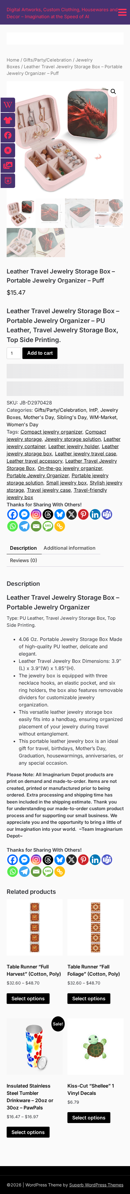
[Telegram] (24, 526)
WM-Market (102, 417)
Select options (28, 998)
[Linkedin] (95, 514)
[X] (71, 514)
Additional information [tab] (70, 548)
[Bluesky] (59, 514)
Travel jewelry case (49, 490)
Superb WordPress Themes (96, 1184)
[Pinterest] (83, 514)
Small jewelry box (66, 483)
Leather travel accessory (34, 461)
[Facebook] (12, 514)
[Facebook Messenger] (24, 859)
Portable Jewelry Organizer (38, 475)
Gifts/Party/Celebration (47, 60)
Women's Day (22, 424)
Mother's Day (39, 417)
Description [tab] (23, 548)
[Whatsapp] (12, 526)
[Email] (36, 526)
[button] (113, 91)
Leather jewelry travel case (85, 454)
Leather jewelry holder (73, 446)
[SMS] (48, 526)
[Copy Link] (59, 526)
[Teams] (107, 514)
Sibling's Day (71, 417)
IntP (93, 410)
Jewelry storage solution (73, 439)
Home (13, 60)
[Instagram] (36, 514)
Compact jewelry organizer (51, 432)
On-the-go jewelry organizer (70, 468)
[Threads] (48, 514)
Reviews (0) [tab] (23, 560)
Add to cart (40, 353)
